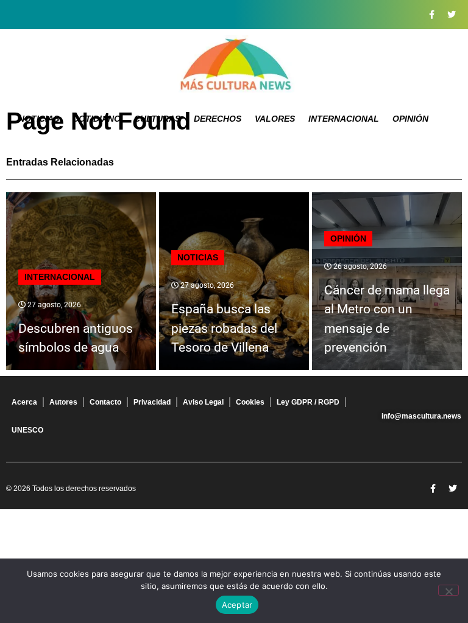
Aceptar (237, 605)
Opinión (410, 119)
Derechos (217, 119)
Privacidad (152, 402)
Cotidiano (97, 119)
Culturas (157, 119)
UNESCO (27, 430)
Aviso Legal (203, 402)
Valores (275, 119)
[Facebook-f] (431, 14)
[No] (448, 590)
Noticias (38, 119)
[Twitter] (451, 14)
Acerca (24, 402)
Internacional (343, 119)
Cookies (250, 402)
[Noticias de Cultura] (234, 63)
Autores (63, 402)
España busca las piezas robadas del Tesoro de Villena (224, 328)
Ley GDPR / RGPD (308, 402)
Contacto (105, 402)
